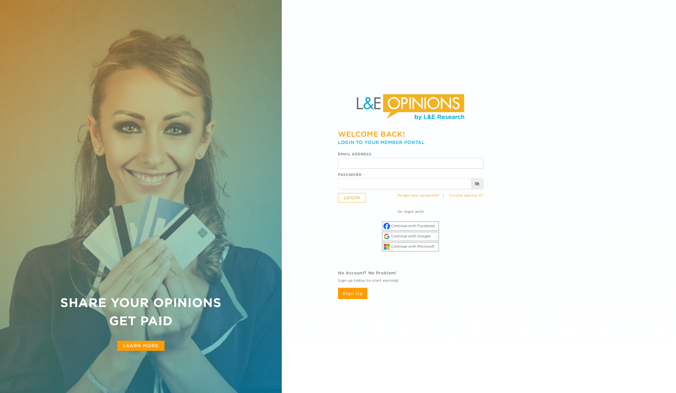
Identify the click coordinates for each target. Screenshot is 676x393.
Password (350, 175)
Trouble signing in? (466, 195)
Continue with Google (410, 236)
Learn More (140, 345)
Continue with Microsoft (412, 246)
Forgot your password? (418, 195)
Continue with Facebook (412, 226)
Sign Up (352, 293)
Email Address (354, 154)
